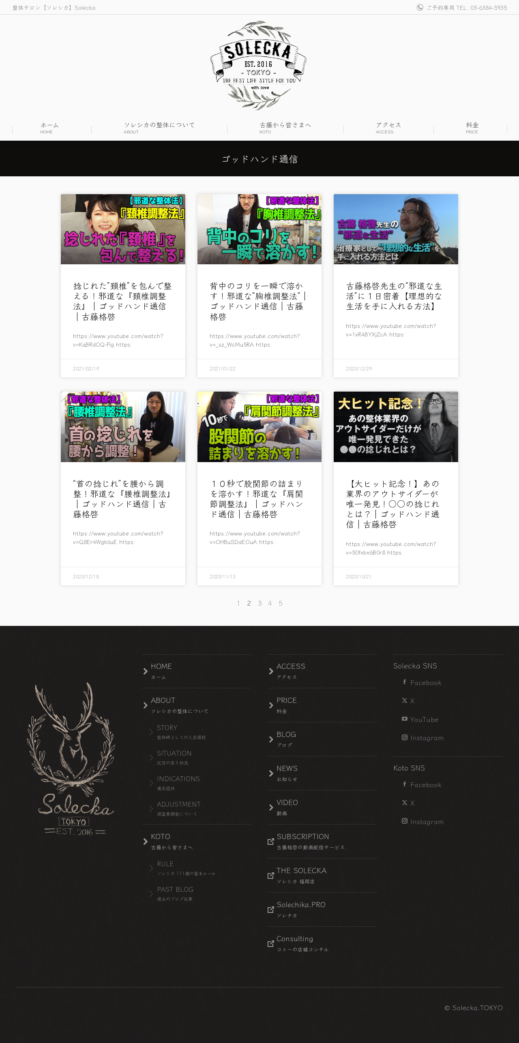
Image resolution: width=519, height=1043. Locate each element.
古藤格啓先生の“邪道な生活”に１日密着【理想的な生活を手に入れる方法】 (394, 295)
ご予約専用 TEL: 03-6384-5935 (466, 7)
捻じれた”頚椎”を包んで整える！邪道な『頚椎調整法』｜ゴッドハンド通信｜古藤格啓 (122, 300)
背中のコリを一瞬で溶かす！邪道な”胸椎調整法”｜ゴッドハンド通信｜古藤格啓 (259, 300)
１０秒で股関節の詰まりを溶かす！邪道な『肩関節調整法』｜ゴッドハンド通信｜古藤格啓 (256, 498)
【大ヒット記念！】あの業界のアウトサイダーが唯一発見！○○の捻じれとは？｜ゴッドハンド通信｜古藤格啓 (393, 503)
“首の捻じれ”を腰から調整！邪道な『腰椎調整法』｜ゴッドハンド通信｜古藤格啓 (122, 498)
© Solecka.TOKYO (473, 1007)
